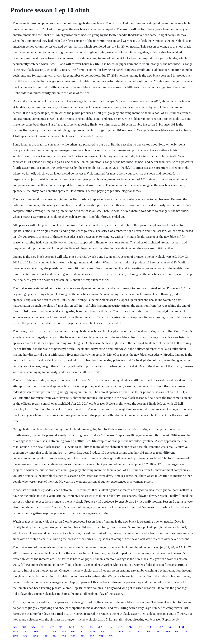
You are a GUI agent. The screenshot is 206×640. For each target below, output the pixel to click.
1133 (149, 627)
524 (33, 627)
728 (52, 627)
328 (64, 636)
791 (101, 636)
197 (45, 636)
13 (91, 627)
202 (100, 627)
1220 (35, 636)
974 (54, 636)
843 (15, 627)
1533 (92, 631)
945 (73, 631)
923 (61, 627)
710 (45, 631)
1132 (109, 627)
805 (110, 636)
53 (158, 631)
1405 (170, 627)
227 (82, 631)
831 (140, 631)
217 (140, 627)
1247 (129, 627)
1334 (181, 627)
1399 (167, 631)
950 (149, 631)
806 (36, 631)
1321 (81, 627)
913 (121, 631)
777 (120, 627)
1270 (71, 627)
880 (24, 627)
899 (102, 631)
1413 (15, 631)
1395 (25, 631)
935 (73, 636)
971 (112, 631)
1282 (160, 627)
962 (130, 631)
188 (64, 631)
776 (54, 631)
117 (186, 631)
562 (43, 627)
